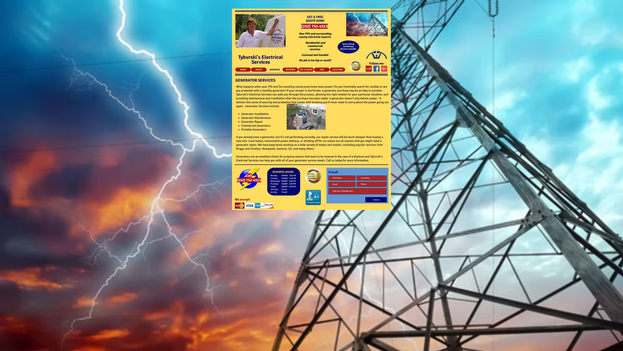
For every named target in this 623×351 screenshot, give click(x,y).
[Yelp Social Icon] (369, 69)
